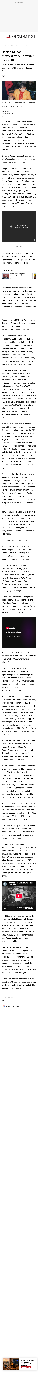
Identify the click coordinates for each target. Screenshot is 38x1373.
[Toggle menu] (4, 37)
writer (3, 1000)
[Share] (3, 77)
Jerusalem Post (6, 46)
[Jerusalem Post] (20, 37)
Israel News (15, 46)
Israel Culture (25, 46)
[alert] (20, 1364)
